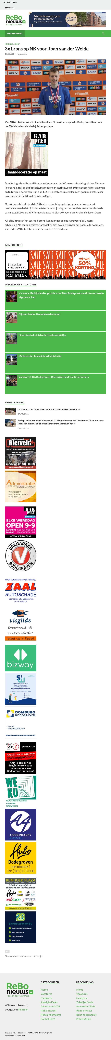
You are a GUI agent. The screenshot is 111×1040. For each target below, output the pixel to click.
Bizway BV (42, 1032)
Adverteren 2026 (50, 1006)
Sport (17, 44)
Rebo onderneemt (51, 1014)
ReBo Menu (12, 2)
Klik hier (23, 1009)
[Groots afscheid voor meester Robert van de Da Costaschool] (10, 410)
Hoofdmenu (15, 33)
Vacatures (46, 993)
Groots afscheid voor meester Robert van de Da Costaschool (49, 409)
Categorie (46, 998)
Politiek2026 (48, 1019)
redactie (23, 54)
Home (44, 989)
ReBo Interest (49, 1010)
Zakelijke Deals (49, 1002)
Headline (9, 44)
